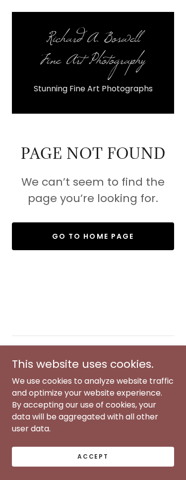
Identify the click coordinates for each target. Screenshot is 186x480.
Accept (92, 456)
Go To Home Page (92, 236)
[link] (93, 54)
